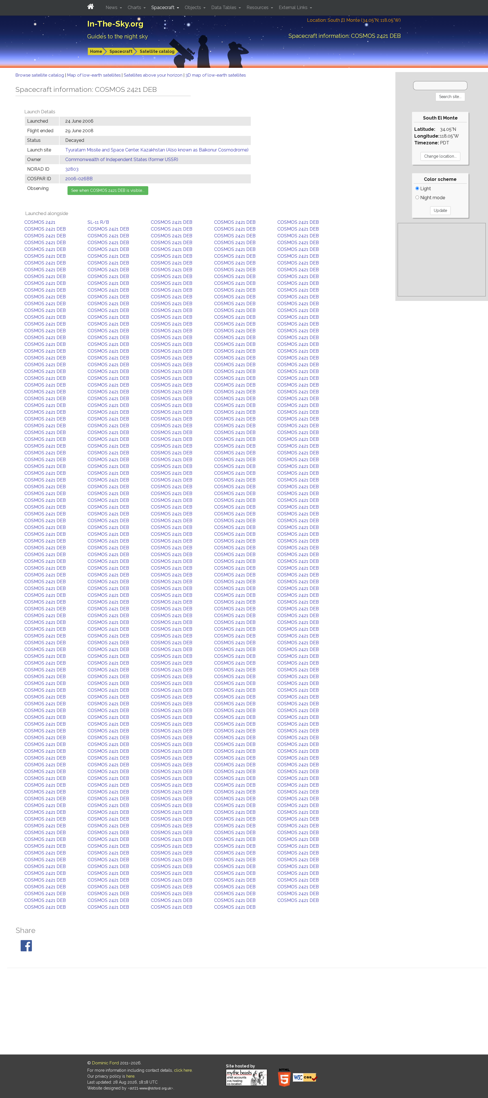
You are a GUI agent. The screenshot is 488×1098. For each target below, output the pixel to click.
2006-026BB (79, 178)
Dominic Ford (105, 1063)
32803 (72, 169)
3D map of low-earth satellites (216, 75)
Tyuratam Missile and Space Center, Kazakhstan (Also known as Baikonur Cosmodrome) (157, 150)
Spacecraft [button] (163, 7)
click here (183, 1070)
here (130, 1076)
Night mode (432, 197)
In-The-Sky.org (115, 24)
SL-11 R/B (98, 222)
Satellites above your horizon (154, 75)
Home (96, 51)
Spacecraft (121, 51)
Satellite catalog (157, 51)
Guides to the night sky (117, 36)
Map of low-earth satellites (94, 75)
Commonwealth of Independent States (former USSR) (121, 159)
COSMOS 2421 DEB (171, 222)
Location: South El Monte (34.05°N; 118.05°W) (354, 20)
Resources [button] (258, 7)
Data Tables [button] (224, 7)
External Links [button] (294, 7)
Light (425, 188)
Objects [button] (193, 7)
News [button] (112, 7)
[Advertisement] (441, 259)
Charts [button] (135, 7)
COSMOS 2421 (39, 222)
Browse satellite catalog (40, 75)
